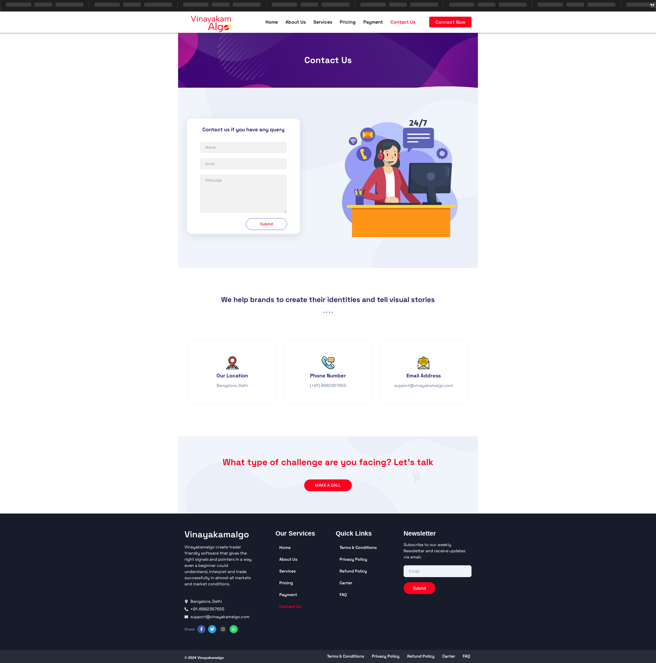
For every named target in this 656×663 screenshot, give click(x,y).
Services (322, 22)
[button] (450, 22)
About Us (295, 22)
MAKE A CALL (328, 485)
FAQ (343, 594)
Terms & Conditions (358, 547)
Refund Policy (353, 571)
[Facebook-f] (201, 629)
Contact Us (403, 22)
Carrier (346, 583)
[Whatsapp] (234, 629)
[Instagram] (223, 629)
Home (271, 22)
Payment (373, 22)
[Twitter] (212, 629)
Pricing (348, 22)
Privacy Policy (353, 559)
